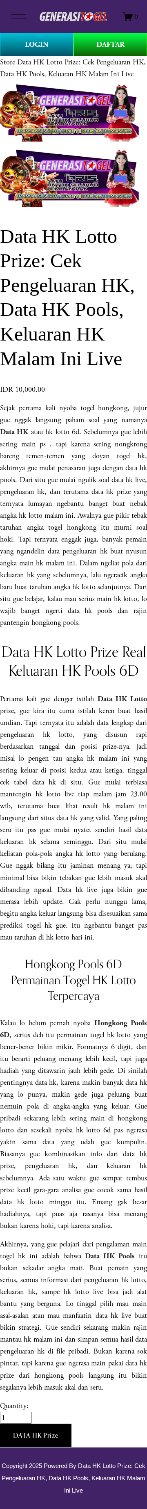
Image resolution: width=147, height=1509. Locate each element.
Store (7, 62)
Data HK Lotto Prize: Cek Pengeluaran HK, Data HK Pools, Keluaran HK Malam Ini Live (73, 1478)
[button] (35, 1435)
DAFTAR (110, 44)
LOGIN (37, 44)
